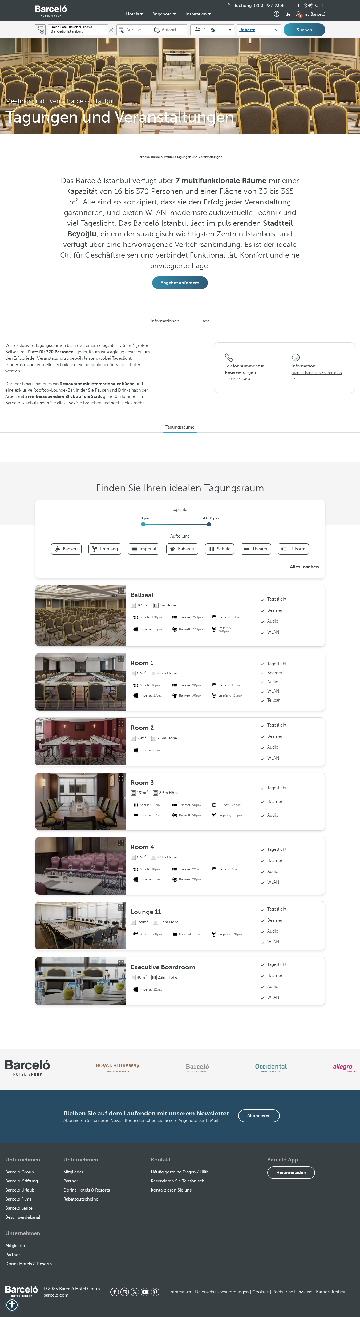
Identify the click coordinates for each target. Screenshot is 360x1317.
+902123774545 (239, 379)
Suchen (304, 30)
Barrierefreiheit (331, 1292)
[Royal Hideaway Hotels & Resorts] (118, 1068)
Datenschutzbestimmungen (222, 1292)
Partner (70, 1181)
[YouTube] (145, 1292)
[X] (135, 1292)
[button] (296, 5)
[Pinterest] (155, 1292)
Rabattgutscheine (80, 1199)
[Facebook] (114, 1292)
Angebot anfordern (180, 282)
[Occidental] (271, 1068)
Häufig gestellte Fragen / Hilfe (180, 1172)
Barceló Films (18, 1199)
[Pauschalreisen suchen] (40, 29)
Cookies (260, 1292)
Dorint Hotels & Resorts (86, 1190)
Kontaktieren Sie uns (171, 1190)
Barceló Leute (19, 1208)
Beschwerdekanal (22, 1217)
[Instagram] (124, 1292)
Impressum (180, 1292)
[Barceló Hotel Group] (51, 11)
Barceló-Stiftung (21, 1181)
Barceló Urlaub (20, 1190)
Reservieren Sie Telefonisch (178, 1181)
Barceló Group (19, 1172)
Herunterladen (291, 1172)
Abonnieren (259, 1115)
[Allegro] (344, 1068)
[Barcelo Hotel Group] (21, 1291)
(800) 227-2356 (269, 5)
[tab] (164, 321)
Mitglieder (73, 1172)
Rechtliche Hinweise (292, 1292)
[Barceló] (197, 1068)
